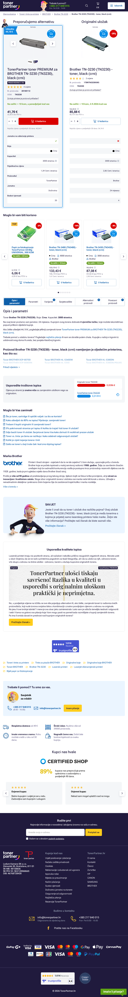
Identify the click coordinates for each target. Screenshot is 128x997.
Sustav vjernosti (52, 886)
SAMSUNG (92, 882)
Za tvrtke (91, 870)
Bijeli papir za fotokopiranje (19, 671)
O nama (91, 858)
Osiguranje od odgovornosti (58, 893)
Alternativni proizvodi (88, 301)
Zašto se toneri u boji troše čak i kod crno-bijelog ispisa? (33, 444)
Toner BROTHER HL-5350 (57, 363)
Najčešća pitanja (53, 897)
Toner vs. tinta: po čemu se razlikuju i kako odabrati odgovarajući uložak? (42, 436)
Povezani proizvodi (112, 301)
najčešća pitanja (54, 337)
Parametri (33, 301)
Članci (90, 866)
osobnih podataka (56, 838)
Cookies (49, 866)
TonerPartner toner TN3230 (88, 393)
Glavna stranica (9, 14)
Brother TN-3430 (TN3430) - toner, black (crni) (100, 248)
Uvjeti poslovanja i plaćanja (58, 858)
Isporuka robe (52, 874)
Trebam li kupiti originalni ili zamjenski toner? (28, 424)
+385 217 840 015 (59, 5)
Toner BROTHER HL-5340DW (59, 360)
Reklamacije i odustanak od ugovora (62, 870)
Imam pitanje (72, 708)
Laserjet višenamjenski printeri (88, 667)
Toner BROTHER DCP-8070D (17, 360)
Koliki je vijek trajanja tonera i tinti (23, 440)
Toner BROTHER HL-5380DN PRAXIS (104, 363)
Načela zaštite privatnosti (57, 862)
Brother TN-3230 (61, 14)
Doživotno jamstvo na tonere (58, 889)
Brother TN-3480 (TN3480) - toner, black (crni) (63, 248)
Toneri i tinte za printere (29, 14)
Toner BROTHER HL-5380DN (100, 360)
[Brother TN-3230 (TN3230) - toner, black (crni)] (95, 43)
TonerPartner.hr (96, 853)
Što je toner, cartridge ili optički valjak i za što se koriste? (34, 416)
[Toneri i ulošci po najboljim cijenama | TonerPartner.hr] (11, 5)
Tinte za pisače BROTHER (47, 662)
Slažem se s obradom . (47, 838)
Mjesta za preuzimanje (56, 878)
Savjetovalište (65, 301)
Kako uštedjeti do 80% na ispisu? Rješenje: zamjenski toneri (36, 420)
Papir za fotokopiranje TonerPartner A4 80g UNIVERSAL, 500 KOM (23, 250)
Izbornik (118, 5)
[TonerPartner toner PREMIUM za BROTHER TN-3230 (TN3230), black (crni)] (33, 43)
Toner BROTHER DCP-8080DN (17, 363)
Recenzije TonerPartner (56, 901)
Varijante (48, 301)
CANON (91, 878)
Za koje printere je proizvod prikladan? (85, 90)
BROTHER (46, 14)
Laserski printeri (59, 667)
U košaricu (103, 121)
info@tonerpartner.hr (50, 708)
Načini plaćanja (52, 882)
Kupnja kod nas (53, 853)
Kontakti (91, 862)
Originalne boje (73, 662)
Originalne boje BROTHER (99, 662)
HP (88, 874)
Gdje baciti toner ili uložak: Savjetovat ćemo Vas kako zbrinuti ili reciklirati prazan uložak (50, 432)
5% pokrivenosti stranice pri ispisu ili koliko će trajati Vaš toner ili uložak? (42, 428)
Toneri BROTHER (15, 667)
